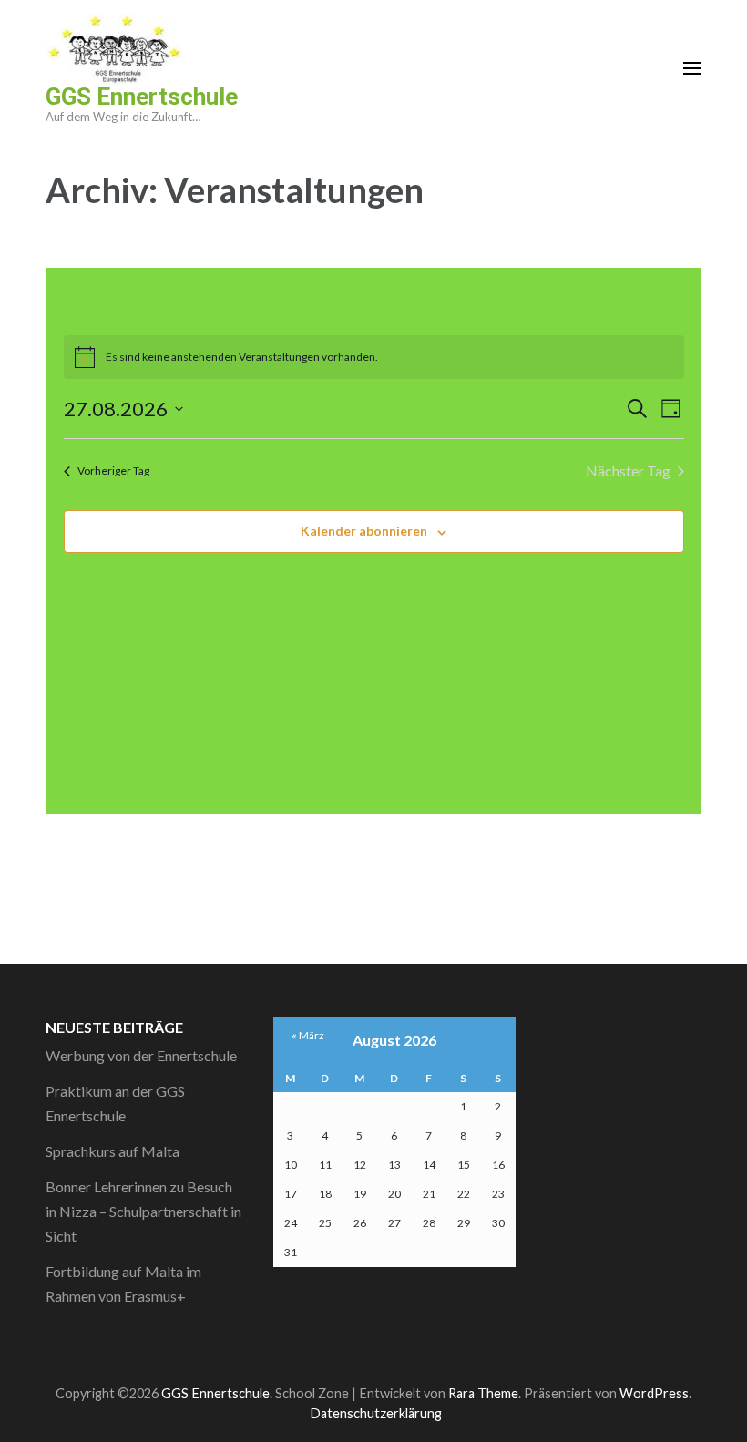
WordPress (654, 1393)
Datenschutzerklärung (376, 1413)
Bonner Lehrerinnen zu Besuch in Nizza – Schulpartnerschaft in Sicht (143, 1211)
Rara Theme (483, 1393)
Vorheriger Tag (113, 470)
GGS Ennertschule (142, 96)
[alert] (374, 357)
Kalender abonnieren (364, 530)
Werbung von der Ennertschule (141, 1055)
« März (308, 1035)
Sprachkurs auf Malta (112, 1151)
